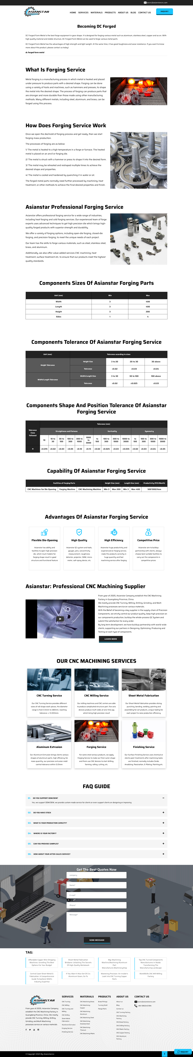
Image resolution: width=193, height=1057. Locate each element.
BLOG (133, 12)
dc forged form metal (35, 52)
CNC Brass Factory (122, 1022)
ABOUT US (123, 12)
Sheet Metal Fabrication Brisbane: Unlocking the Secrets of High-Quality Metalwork (78, 962)
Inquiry (184, 1052)
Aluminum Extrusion (49, 747)
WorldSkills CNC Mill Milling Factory (151, 975)
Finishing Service (143, 747)
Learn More (111, 639)
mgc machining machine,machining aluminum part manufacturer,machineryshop (114, 963)
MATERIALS (97, 12)
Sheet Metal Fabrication (144, 695)
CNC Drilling (66, 1015)
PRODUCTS (110, 12)
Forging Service (96, 747)
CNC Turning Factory (123, 1012)
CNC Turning (66, 1001)
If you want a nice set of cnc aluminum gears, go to (78, 975)
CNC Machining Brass (87, 1001)
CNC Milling (65, 1005)
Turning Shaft (103, 1005)
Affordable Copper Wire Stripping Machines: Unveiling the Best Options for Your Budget (41, 962)
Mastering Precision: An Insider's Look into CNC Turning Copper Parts (114, 976)
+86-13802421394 (144, 1005)
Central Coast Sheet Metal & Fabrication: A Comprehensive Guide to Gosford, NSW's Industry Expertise (42, 977)
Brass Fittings (102, 1001)
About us (119, 1001)
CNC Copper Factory (123, 1033)
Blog (118, 1005)
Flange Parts (102, 1009)
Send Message (96, 940)
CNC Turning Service (49, 695)
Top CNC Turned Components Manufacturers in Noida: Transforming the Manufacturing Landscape (151, 963)
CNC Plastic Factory (122, 1029)
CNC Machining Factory (121, 1017)
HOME (73, 12)
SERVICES (83, 12)
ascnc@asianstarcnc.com (157, 2)
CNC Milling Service (96, 695)
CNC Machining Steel (87, 1017)
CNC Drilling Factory (123, 1025)
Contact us (119, 1009)
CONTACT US (144, 12)
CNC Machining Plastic (87, 1033)
